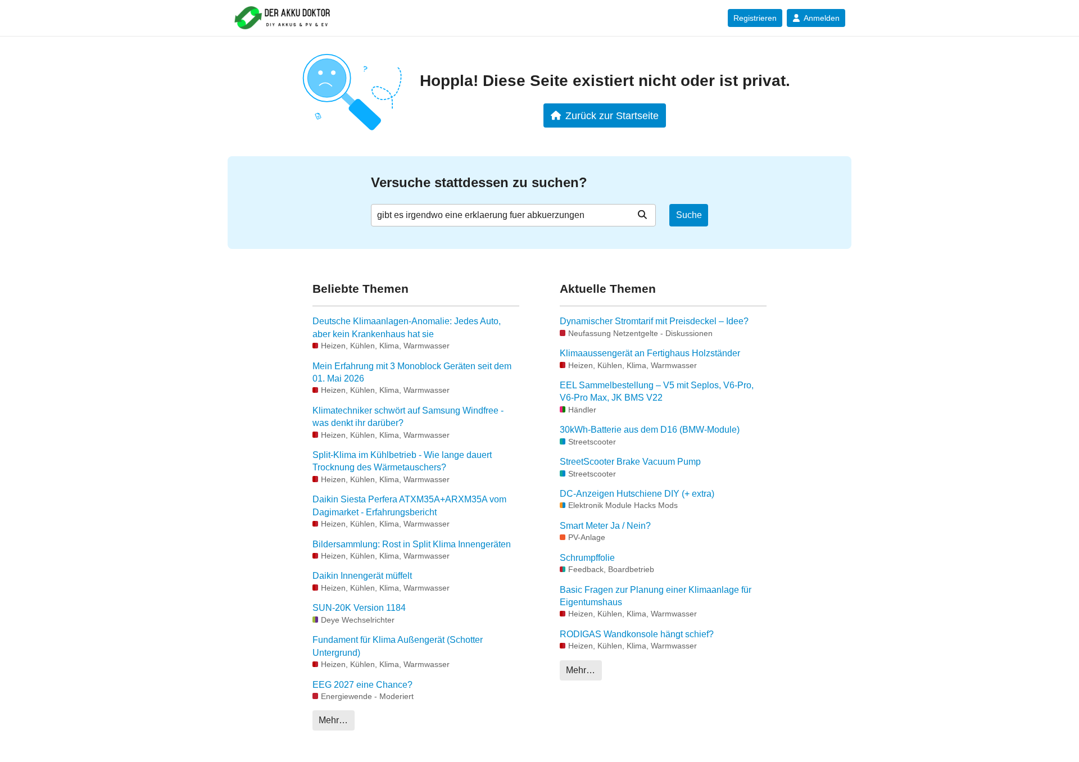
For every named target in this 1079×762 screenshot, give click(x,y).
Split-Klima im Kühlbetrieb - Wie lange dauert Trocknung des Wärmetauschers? (402, 461)
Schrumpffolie (587, 558)
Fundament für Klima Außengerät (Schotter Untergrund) (397, 646)
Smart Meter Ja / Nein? (605, 525)
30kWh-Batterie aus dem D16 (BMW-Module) (650, 429)
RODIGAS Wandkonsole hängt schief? (637, 634)
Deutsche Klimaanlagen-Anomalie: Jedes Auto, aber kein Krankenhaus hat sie (406, 327)
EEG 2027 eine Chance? (362, 685)
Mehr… (333, 720)
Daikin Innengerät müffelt (362, 575)
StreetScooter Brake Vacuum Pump (630, 461)
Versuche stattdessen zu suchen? (479, 182)
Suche (689, 215)
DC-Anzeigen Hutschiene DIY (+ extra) (637, 493)
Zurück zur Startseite (612, 115)
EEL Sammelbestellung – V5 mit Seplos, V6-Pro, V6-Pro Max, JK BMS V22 (657, 391)
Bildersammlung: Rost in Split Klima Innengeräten (411, 544)
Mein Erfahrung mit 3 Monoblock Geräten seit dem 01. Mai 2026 (411, 372)
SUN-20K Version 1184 (359, 608)
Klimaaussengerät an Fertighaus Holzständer (650, 353)
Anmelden (822, 17)
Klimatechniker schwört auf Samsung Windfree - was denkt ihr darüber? (408, 417)
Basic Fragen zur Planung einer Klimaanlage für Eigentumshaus (655, 596)
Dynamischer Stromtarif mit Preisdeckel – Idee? (654, 321)
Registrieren (755, 17)
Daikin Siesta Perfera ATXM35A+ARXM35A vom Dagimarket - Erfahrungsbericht (409, 505)
